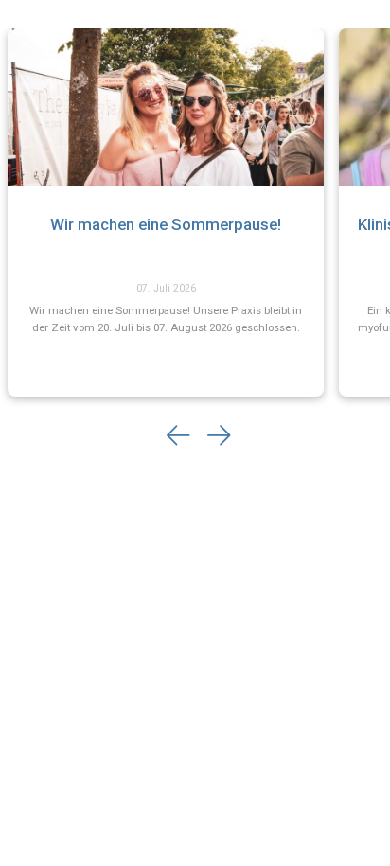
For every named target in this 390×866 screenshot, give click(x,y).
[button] (178, 436)
